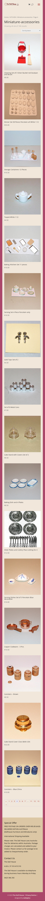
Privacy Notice (31, 895)
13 (38, 801)
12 (35, 801)
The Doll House (18, 895)
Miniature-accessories (24, 17)
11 (31, 801)
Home (6, 17)
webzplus (26, 898)
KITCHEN (13, 17)
